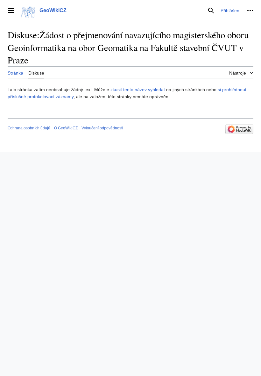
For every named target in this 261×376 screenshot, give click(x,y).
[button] (11, 11)
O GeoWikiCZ (66, 128)
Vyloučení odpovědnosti (102, 128)
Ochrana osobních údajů (29, 128)
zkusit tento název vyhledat (137, 89)
